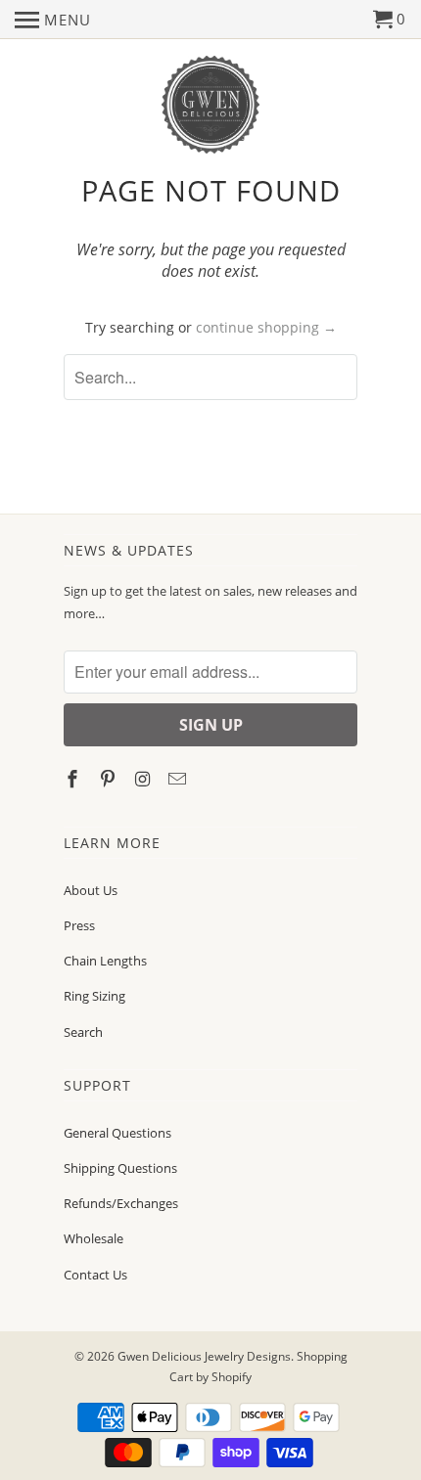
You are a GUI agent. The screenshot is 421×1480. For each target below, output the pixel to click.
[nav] (53, 19)
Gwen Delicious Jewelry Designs (204, 1356)
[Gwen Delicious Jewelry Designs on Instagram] (145, 778)
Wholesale (93, 1238)
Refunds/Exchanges (121, 1203)
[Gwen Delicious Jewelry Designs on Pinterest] (109, 778)
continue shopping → (266, 327)
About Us (90, 890)
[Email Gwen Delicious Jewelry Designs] (179, 778)
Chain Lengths (105, 960)
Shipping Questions (120, 1168)
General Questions (117, 1133)
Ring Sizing (94, 996)
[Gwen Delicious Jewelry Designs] (210, 105)
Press (79, 925)
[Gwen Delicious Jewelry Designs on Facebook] (74, 778)
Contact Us (95, 1274)
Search (83, 1032)
